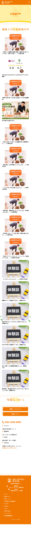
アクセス (6, 503)
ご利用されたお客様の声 (10, 501)
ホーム (5, 494)
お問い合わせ (7, 510)
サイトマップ (7, 513)
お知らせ (6, 506)
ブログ (5, 508)
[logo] (15, 480)
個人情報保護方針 (8, 515)
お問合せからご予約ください (9, 448)
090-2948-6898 (13, 422)
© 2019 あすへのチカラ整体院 (15, 519)
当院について (7, 496)
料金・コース (7, 498)
